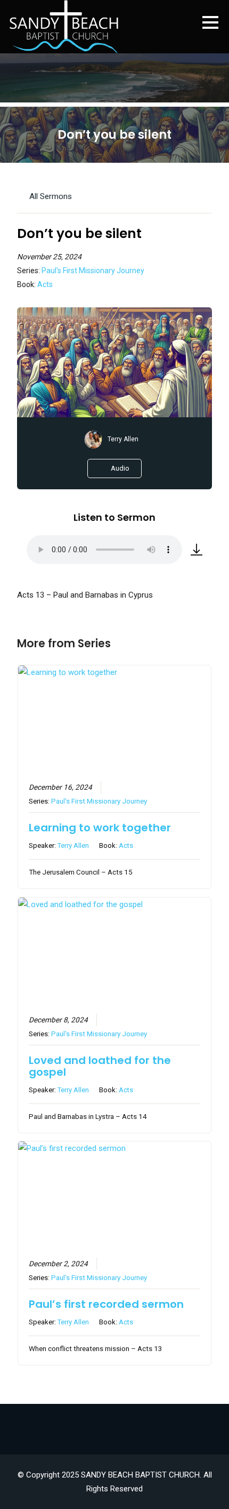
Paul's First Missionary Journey (93, 270)
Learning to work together (100, 827)
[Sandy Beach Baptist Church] (64, 26)
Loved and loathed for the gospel (100, 1066)
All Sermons (49, 196)
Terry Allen (123, 439)
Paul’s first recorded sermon (106, 1304)
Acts (45, 284)
